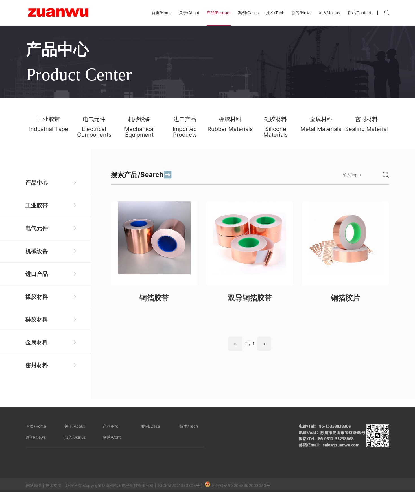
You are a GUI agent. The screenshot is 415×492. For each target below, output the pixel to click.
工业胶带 (36, 205)
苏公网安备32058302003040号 (240, 485)
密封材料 (36, 365)
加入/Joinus (329, 12)
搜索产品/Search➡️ (141, 174)
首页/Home (162, 12)
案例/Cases (248, 12)
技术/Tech (275, 12)
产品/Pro (110, 426)
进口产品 (36, 274)
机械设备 (36, 251)
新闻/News (301, 12)
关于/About (189, 12)
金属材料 (36, 342)
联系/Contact (359, 12)
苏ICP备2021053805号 (178, 485)
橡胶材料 (36, 296)
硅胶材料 (36, 319)
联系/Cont (112, 437)
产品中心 (36, 182)
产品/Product (219, 12)
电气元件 (36, 228)
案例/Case (150, 426)
